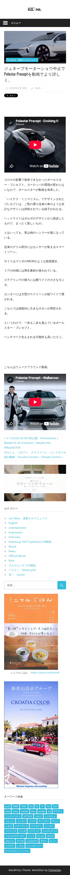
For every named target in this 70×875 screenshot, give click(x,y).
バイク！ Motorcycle (22, 570)
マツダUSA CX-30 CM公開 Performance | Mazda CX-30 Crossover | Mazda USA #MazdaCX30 (31, 442)
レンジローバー (34, 845)
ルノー (53, 840)
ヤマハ (44, 840)
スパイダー (43, 821)
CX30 (23, 806)
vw (49, 811)
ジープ (32, 821)
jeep (7, 811)
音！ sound (16, 574)
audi (7, 806)
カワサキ (28, 816)
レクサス (9, 845)
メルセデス (32, 840)
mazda (24, 811)
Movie (12, 546)
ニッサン (49, 826)
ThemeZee (54, 870)
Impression (15, 532)
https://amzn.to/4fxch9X (45, 672)
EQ (31, 806)
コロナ (38, 816)
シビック (9, 821)
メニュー (16, 22)
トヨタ (8, 826)
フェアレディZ (50, 830)
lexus (15, 811)
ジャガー (21, 821)
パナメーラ (10, 830)
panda (41, 811)
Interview (14, 537)
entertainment (17, 527)
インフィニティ (12, 816)
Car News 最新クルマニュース (22, 59)
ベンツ (31, 835)
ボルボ (50, 835)
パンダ (22, 830)
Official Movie (17, 556)
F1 (42, 806)
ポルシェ (9, 840)
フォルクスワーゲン (15, 835)
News (12, 551)
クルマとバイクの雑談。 (23, 565)
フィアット (34, 830)
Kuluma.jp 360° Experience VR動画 (30, 541)
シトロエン (50, 816)
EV (37, 806)
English (13, 523)
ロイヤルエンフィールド (17, 850)
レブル (20, 845)
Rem (38, 88)
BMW (15, 806)
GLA (55, 806)
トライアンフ (21, 826)
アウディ (58, 811)
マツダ (20, 840)
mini (33, 811)
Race (11, 560)
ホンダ (40, 835)
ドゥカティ (36, 826)
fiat (48, 806)
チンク (55, 821)
